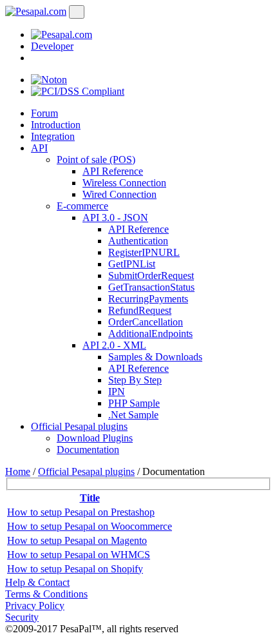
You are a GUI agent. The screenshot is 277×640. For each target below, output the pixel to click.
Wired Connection (119, 194)
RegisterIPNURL (144, 252)
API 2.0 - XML (114, 345)
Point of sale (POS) (96, 159)
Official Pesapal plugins (79, 426)
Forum (44, 113)
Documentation (88, 449)
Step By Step (135, 379)
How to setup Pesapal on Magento (77, 540)
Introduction (56, 124)
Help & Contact (37, 582)
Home (17, 471)
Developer (52, 46)
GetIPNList (131, 263)
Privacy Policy (34, 605)
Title (90, 497)
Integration (53, 136)
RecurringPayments (148, 298)
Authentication (138, 240)
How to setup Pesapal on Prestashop (81, 512)
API (39, 147)
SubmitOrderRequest (151, 275)
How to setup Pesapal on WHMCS (78, 554)
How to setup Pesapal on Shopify (75, 568)
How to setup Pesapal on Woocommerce (89, 526)
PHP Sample (134, 403)
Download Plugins (95, 437)
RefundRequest (139, 310)
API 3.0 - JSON (115, 217)
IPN (116, 391)
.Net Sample (133, 414)
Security (22, 617)
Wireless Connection (124, 182)
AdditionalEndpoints (150, 333)
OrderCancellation (145, 321)
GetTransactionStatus (151, 287)
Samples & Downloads (155, 356)
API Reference (112, 171)
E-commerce (82, 205)
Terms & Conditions (46, 593)
